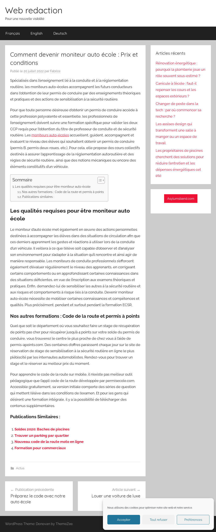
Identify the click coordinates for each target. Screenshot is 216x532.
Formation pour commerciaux (40, 448)
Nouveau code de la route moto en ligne (49, 442)
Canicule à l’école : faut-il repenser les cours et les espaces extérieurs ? (176, 89)
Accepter (123, 520)
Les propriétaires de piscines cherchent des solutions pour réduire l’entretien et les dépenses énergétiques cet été (180, 163)
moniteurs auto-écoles (50, 135)
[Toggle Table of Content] (99, 180)
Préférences (193, 520)
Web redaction (33, 10)
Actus (20, 468)
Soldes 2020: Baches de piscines (42, 429)
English (37, 33)
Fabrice (55, 71)
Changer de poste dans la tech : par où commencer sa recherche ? (178, 110)
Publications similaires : (38, 196)
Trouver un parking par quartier (42, 435)
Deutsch (60, 33)
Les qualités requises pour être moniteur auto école (52, 187)
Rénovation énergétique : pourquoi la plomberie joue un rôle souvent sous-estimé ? (180, 69)
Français (12, 33)
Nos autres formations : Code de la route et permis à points (63, 192)
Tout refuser (158, 520)
